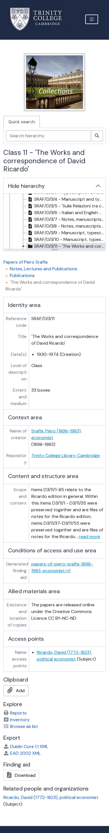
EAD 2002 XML (25, 753)
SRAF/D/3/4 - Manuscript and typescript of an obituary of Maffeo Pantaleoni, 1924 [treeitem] (69, 199)
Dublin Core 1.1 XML (29, 746)
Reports (18, 713)
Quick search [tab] (21, 122)
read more (89, 536)
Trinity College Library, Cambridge (65, 455)
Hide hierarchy (26, 186)
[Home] (39, 19)
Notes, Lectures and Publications (43, 269)
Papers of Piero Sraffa (25, 262)
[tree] (54, 222)
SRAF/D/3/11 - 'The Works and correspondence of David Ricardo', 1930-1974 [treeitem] (69, 246)
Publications (22, 275)
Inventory (20, 720)
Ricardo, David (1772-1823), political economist (50, 797)
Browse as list (24, 726)
